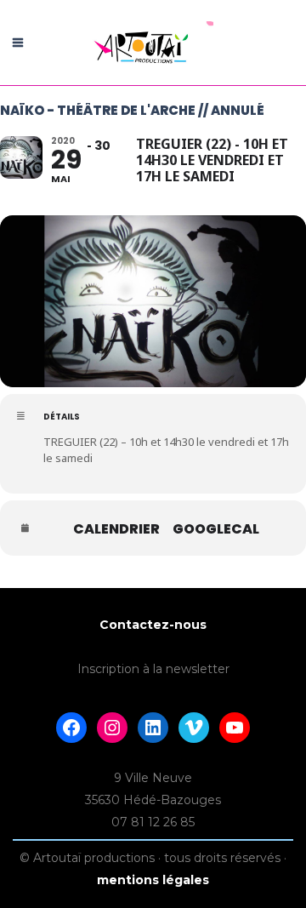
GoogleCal (216, 529)
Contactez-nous (153, 624)
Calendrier (116, 529)
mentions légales (153, 880)
